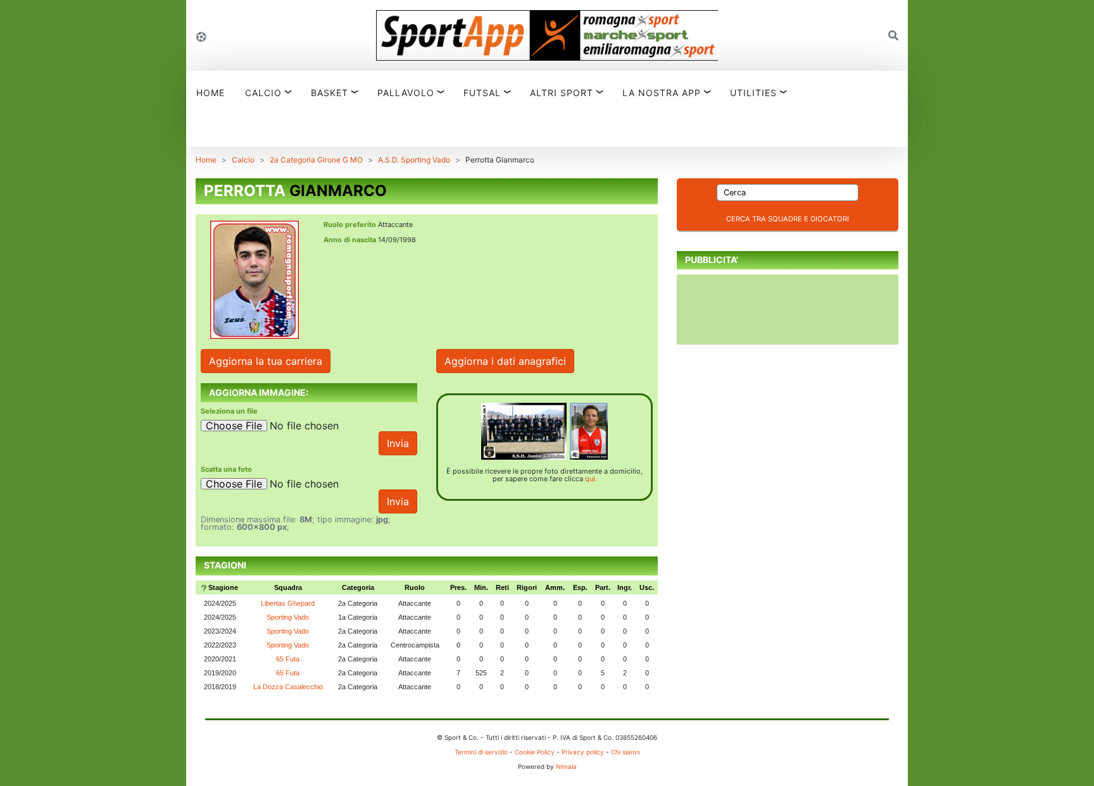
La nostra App (661, 92)
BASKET (329, 92)
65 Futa (287, 659)
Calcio (243, 159)
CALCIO (263, 92)
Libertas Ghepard (288, 603)
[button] (893, 35)
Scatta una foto (226, 469)
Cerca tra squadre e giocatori (787, 218)
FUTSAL (482, 92)
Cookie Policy (535, 752)
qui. (591, 478)
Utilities (753, 92)
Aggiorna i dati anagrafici (505, 361)
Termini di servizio (481, 752)
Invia (398, 443)
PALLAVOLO (405, 92)
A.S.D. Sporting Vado (414, 159)
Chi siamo (625, 752)
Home (206, 159)
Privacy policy (583, 752)
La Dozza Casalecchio (288, 687)
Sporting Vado (288, 617)
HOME (210, 92)
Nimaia (566, 766)
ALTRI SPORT (561, 92)
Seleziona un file (229, 411)
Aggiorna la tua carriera (265, 361)
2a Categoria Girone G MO (316, 159)
